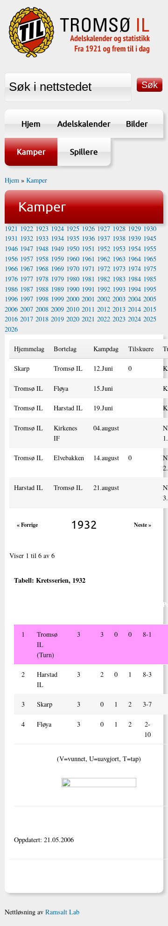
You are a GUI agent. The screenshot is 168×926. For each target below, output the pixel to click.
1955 (149, 248)
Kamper (31, 151)
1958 (42, 258)
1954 (134, 248)
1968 (42, 268)
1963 (119, 258)
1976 (11, 278)
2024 (134, 318)
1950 (72, 248)
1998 (42, 298)
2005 (149, 298)
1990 (72, 289)
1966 (11, 268)
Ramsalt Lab (62, 911)
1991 (88, 289)
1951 (88, 248)
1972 (103, 268)
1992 (103, 289)
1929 (134, 228)
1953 (119, 248)
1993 (119, 289)
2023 (119, 318)
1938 (119, 238)
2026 (11, 329)
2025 (149, 318)
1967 (26, 268)
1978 (42, 278)
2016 (11, 318)
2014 (134, 309)
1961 (88, 258)
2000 (72, 298)
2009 (57, 309)
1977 (26, 278)
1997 (26, 298)
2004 (134, 298)
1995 (149, 289)
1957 (26, 258)
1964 (134, 258)
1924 (57, 228)
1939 (134, 238)
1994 (134, 289)
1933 (42, 238)
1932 (26, 238)
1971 (88, 268)
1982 (103, 278)
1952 (103, 248)
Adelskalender (83, 123)
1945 (149, 238)
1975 (149, 268)
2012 (103, 309)
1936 (88, 238)
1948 (42, 248)
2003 (119, 298)
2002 (103, 298)
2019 (57, 318)
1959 (57, 258)
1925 (72, 228)
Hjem (31, 123)
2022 (103, 318)
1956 (11, 258)
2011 (88, 309)
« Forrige (27, 525)
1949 (57, 248)
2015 (149, 309)
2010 (72, 309)
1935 (72, 238)
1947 (26, 248)
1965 (149, 258)
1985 (149, 278)
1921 (11, 228)
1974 (134, 268)
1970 (72, 268)
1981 (88, 278)
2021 (88, 318)
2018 (42, 318)
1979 (57, 278)
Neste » (142, 525)
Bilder (137, 123)
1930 (149, 228)
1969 (57, 268)
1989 (57, 289)
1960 (72, 258)
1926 (88, 228)
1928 (119, 228)
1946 (11, 248)
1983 (119, 278)
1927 (103, 228)
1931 (11, 238)
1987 (26, 289)
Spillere (84, 151)
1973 (119, 268)
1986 (11, 289)
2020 (72, 318)
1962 (103, 258)
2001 (88, 298)
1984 (134, 278)
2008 (42, 309)
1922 (26, 228)
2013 (119, 309)
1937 (103, 238)
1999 (57, 298)
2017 (26, 318)
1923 (42, 228)
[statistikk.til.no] (79, 56)
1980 (72, 278)
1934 (57, 238)
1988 (42, 289)
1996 (11, 298)
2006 (11, 309)
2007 (26, 309)
